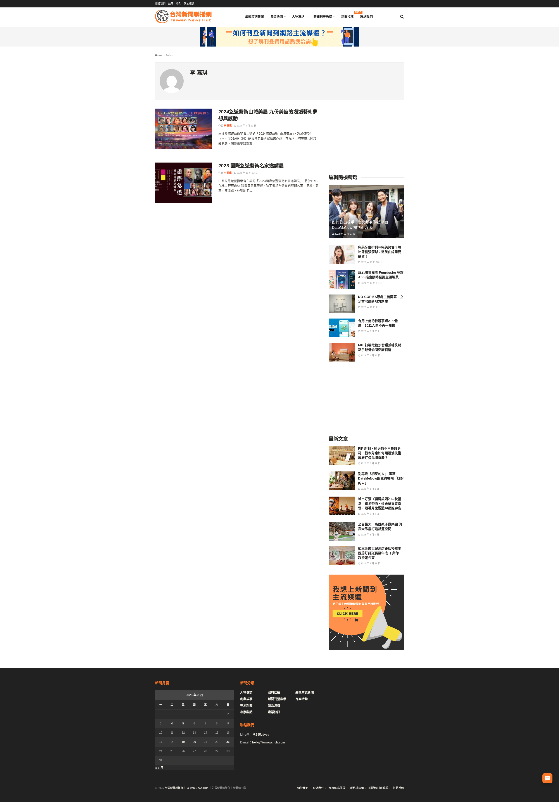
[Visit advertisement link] (279, 37)
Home (158, 55)
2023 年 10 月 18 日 (371, 262)
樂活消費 (274, 705)
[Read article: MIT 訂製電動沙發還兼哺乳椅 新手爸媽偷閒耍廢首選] (342, 352)
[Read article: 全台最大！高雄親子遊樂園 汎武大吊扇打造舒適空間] (342, 531)
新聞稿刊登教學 (378, 788)
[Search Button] (402, 16)
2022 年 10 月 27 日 (344, 233)
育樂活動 (301, 699)
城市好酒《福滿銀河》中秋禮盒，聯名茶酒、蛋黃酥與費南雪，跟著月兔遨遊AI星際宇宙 (379, 503)
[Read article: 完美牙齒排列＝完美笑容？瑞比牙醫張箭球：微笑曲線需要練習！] (342, 254)
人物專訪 (298, 16)
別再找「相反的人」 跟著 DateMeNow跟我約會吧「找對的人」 (381, 478)
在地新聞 (246, 705)
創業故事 (246, 699)
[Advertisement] (366, 136)
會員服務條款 (336, 788)
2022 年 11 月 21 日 (371, 307)
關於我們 (160, 3)
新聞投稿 (347, 15)
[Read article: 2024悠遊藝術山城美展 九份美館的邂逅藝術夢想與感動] (183, 129)
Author (169, 55)
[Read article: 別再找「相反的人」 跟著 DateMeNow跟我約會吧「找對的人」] (342, 480)
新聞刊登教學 (323, 16)
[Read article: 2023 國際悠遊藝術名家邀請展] (183, 183)
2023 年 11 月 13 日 (247, 172)
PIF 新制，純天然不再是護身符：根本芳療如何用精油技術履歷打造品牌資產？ (379, 453)
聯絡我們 (366, 16)
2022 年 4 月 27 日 (370, 355)
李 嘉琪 (228, 125)
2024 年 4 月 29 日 (246, 125)
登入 (178, 3)
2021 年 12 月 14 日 (371, 283)
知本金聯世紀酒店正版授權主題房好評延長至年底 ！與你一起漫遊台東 (380, 553)
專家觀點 (246, 712)
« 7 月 (159, 767)
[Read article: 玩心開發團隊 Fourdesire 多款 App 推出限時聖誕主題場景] (342, 279)
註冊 (170, 3)
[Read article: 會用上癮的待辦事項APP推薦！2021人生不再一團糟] (342, 328)
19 (183, 741)
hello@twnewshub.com (268, 742)
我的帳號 (189, 3)
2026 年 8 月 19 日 (370, 463)
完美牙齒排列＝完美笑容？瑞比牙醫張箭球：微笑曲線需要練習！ (379, 251)
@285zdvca (260, 734)
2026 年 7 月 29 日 (370, 563)
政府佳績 (274, 692)
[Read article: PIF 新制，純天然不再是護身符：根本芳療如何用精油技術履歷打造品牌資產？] (342, 455)
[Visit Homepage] (183, 16)
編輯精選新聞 (254, 16)
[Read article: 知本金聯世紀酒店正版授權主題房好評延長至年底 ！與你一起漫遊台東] (342, 555)
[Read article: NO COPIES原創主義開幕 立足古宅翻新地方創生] (342, 303)
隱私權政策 (357, 788)
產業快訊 (277, 16)
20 (194, 741)
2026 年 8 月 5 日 (369, 488)
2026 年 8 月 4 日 (369, 514)
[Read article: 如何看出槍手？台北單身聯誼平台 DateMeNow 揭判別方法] (366, 212)
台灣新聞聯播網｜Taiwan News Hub (186, 788)
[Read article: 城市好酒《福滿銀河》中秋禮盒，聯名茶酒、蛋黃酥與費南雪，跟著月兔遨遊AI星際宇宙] (342, 506)
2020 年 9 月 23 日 (370, 331)
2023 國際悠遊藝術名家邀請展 (251, 165)
